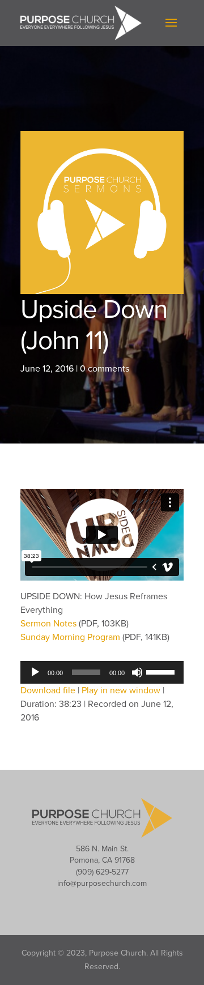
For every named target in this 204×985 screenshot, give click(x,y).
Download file (47, 690)
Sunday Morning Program (71, 637)
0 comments (104, 368)
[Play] (35, 672)
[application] (102, 672)
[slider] (162, 671)
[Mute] (137, 672)
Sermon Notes (49, 623)
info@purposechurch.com (102, 883)
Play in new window (121, 690)
